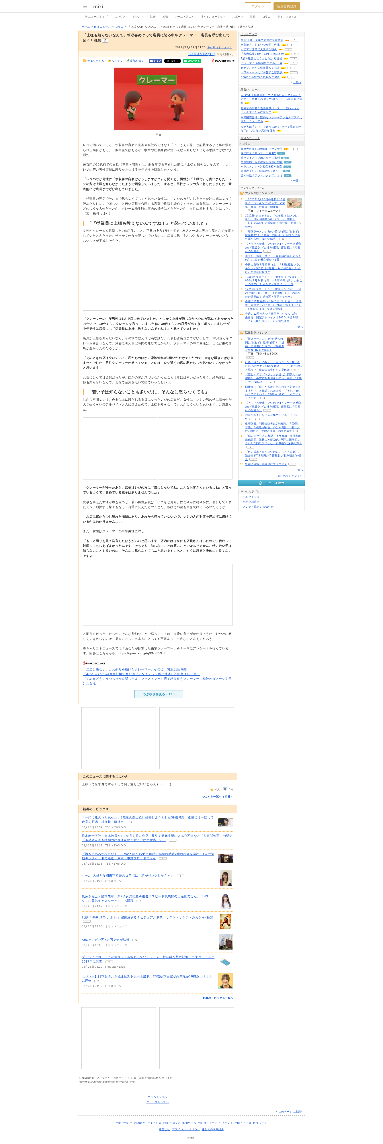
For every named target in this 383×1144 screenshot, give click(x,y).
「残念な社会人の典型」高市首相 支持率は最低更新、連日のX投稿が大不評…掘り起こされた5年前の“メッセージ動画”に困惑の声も (273, 439)
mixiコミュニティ (209, 1123)
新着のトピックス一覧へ (218, 998)
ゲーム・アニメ (184, 16)
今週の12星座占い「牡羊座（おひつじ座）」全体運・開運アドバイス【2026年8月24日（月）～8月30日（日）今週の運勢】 (273, 317)
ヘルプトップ (251, 497)
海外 (253, 16)
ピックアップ (248, 34)
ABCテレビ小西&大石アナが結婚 (105, 939)
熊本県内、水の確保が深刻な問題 (262, 162)
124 (285, 158)
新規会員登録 (287, 6)
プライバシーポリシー (186, 1129)
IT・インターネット (213, 16)
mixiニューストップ (95, 16)
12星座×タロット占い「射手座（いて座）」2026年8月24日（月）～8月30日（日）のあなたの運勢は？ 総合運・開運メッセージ (273, 280)
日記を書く (137, 60)
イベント (227, 1123)
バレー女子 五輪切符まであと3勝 (261, 63)
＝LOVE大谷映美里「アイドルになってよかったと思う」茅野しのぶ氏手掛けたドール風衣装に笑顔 (271, 99)
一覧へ (297, 82)
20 (163, 858)
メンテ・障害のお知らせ (258, 506)
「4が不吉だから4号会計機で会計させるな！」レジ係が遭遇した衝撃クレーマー (141, 674)
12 (283, 239)
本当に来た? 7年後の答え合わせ (261, 171)
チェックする (95, 60)
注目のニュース (250, 138)
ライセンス (154, 1123)
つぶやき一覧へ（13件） (217, 796)
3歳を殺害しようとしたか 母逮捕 (261, 58)
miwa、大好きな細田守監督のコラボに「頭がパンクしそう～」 (128, 875)
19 (130, 822)
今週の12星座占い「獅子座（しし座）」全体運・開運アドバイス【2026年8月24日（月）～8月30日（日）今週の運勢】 (273, 305)
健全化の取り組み (213, 1129)
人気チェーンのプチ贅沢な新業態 (262, 72)
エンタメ (120, 16)
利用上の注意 (251, 501)
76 (281, 153)
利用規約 (139, 1123)
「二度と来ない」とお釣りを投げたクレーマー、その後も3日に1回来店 (135, 669)
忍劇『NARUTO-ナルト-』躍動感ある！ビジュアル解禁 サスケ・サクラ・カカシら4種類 (147, 917)
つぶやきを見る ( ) (159, 694)
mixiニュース (102, 26)
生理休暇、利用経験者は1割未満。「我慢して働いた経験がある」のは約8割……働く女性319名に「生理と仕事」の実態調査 (272, 427)
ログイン (258, 6)
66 (287, 162)
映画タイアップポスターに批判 (260, 157)
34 (136, 940)
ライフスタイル (287, 16)
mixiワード (260, 1123)
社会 (153, 16)
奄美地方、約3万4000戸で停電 (260, 44)
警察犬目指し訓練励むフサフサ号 (262, 148)
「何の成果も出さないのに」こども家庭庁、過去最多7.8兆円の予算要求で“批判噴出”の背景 (273, 455)
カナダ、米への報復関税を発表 (260, 67)
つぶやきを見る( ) (201, 54)
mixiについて (124, 1123)
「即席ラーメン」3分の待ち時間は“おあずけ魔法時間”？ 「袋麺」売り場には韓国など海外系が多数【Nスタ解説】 (273, 235)
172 (287, 167)
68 (286, 171)
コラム (266, 16)
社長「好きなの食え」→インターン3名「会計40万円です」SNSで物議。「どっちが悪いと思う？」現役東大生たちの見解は (273, 366)
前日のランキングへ (290, 475)
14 (293, 58)
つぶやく (117, 60)
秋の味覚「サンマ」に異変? (258, 153)
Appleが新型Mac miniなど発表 (260, 77)
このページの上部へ (291, 1111)
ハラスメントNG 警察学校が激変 (261, 166)
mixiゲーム (189, 1123)
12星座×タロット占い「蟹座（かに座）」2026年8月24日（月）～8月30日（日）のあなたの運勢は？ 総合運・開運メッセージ (273, 293)
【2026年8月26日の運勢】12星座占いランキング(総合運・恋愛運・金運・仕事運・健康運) (265, 203)
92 (287, 175)
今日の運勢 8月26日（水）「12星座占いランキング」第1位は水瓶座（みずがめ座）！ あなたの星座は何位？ (273, 268)
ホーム (86, 26)
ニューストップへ (158, 1102)
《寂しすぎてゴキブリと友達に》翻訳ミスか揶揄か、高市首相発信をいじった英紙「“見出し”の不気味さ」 (273, 378)
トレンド (137, 16)
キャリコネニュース (219, 47)
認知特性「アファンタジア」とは (262, 175)
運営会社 (164, 1129)
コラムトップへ (157, 1097)
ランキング (247, 187)
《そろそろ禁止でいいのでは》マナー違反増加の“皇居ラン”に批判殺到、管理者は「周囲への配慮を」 (273, 247)
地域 (165, 16)
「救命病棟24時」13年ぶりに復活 (262, 53)
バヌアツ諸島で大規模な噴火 (259, 49)
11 (172, 840)
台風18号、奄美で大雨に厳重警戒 (262, 40)
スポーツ (237, 16)
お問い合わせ (171, 1123)
